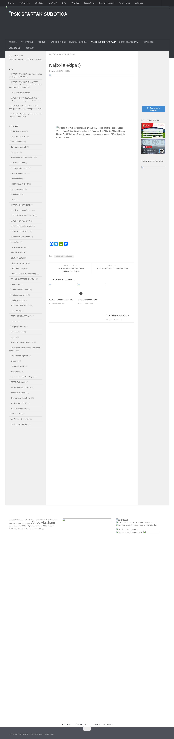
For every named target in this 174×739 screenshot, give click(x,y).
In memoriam (16, 194)
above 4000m (17, 523)
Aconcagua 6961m (40, 526)
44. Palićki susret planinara (117, 315)
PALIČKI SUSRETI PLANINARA (103, 42)
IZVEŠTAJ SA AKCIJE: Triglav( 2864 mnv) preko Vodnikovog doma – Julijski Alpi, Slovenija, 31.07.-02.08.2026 (25, 84)
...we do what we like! (29, 529)
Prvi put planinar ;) (18, 327)
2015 (32, 526)
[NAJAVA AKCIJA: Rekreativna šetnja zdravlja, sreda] (153, 80)
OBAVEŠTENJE (17, 258)
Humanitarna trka (17, 189)
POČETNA (13, 42)
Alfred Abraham (43, 522)
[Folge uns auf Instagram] (159, 733)
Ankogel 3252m (17, 529)
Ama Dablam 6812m (27, 520)
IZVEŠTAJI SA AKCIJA (78, 42)
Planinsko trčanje (17, 300)
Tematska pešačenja (18, 393)
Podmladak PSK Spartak (20, 305)
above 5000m (13, 526)
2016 (23, 523)
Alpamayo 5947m (39, 520)
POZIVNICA (15, 311)
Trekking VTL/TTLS (18, 403)
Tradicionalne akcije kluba (20, 398)
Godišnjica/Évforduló (18, 173)
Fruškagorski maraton (19, 168)
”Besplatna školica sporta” (20, 93)
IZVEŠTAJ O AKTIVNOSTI (21, 205)
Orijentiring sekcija (18, 268)
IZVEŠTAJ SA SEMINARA (20, 221)
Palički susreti (69, 256)
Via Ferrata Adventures (19, 419)
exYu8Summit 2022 (18, 163)
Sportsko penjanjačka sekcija (22, 377)
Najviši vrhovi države (18, 247)
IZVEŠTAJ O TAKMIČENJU (21, 210)
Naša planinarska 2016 (87, 300)
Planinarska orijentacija (19, 290)
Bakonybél (42, 529)
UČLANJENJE (16, 414)
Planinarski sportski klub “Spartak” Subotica (25, 59)
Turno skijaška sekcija (19, 408)
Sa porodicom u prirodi (19, 356)
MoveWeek (15, 242)
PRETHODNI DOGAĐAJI (20, 316)
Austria (19, 520)
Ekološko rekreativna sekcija (21, 157)
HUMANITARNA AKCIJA (20, 184)
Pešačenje (15, 284)
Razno (13, 337)
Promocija (14, 321)
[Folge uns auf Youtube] (163, 733)
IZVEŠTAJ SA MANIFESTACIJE (22, 216)
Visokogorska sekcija (19, 424)
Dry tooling (15, 152)
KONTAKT (108, 724)
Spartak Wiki (15, 371)
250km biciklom (48, 520)
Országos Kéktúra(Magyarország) (23, 274)
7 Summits (28, 523)
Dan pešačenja (16, 142)
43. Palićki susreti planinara (60, 300)
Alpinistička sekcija (18, 131)
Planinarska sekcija (18, 295)
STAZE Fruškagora (18, 382)
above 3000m (22, 526)
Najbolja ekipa (59, 256)
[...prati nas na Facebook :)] (155, 733)
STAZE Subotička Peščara (21, 387)
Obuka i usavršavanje (19, 263)
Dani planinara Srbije (19, 147)
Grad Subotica (16, 179)
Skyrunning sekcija (18, 366)
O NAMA (96, 724)
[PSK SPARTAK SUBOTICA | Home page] (38, 19)
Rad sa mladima (17, 332)
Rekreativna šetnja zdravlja (21, 342)
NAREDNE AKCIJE (58, 42)
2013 (37, 529)
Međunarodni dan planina (20, 237)
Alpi (29, 526)
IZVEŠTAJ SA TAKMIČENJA (21, 226)
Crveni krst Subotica (18, 136)
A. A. (53, 71)
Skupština (14, 361)
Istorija (13, 200)
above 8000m (13, 520)
